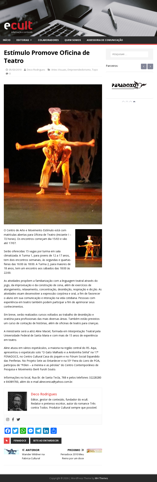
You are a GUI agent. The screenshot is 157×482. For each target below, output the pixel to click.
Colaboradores (48, 40)
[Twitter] (18, 420)
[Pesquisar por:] (129, 54)
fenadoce (20, 440)
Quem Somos (73, 40)
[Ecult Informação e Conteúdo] (78, 34)
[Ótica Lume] (129, 88)
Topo (95, 69)
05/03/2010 (15, 69)
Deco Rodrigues (36, 69)
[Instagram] (7, 420)
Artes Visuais (58, 69)
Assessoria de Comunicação (105, 40)
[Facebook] (13, 420)
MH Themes (101, 478)
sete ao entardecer (46, 440)
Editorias (22, 40)
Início (7, 40)
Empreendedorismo (79, 69)
